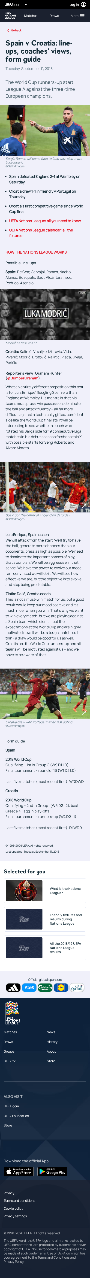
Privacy (9, 1193)
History (52, 1041)
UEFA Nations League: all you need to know (45, 220)
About (51, 1051)
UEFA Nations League (11, 15)
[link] (30, 15)
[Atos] (29, 987)
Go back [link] (16, 30)
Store (51, 1061)
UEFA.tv (9, 1061)
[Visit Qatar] (76, 987)
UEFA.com (11, 1106)
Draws (8, 1041)
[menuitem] (33, 15)
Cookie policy (13, 1208)
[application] (45, 314)
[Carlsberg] (45, 987)
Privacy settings (15, 1216)
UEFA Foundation (16, 1116)
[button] (76, 15)
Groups (9, 1051)
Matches (10, 1032)
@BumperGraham (22, 378)
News (51, 1032)
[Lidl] (61, 987)
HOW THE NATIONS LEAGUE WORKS (36, 252)
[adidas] (13, 987)
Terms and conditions (19, 1200)
